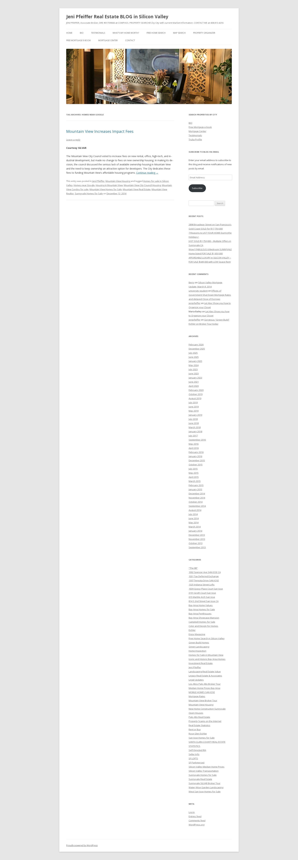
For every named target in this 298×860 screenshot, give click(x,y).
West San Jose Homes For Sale (205, 791)
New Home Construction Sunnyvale (207, 708)
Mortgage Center (108, 40)
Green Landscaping (199, 646)
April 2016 (194, 448)
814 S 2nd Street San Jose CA (203, 601)
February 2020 (196, 390)
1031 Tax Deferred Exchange (204, 576)
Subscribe (197, 188)
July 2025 (193, 352)
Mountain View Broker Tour (203, 700)
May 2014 (193, 522)
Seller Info (194, 754)
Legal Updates (196, 679)
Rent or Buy (195, 729)
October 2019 (195, 394)
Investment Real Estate (201, 663)
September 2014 (197, 506)
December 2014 (197, 493)
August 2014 (195, 510)
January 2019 (195, 414)
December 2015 (197, 460)
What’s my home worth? (126, 32)
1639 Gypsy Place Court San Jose (206, 588)
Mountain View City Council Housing (142, 185)
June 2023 (194, 373)
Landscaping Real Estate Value (205, 671)
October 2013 (195, 543)
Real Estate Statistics (199, 725)
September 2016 (197, 439)
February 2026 (196, 344)
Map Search (179, 32)
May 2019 (193, 410)
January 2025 (195, 361)
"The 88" (193, 568)
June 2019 (194, 406)
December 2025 (197, 348)
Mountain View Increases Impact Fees (99, 131)
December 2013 (197, 534)
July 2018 (193, 419)
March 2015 (195, 481)
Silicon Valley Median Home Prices (206, 766)
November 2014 (197, 497)
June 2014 (194, 518)
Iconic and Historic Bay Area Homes (207, 659)
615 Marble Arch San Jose (202, 597)
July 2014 (193, 514)
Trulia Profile (195, 139)
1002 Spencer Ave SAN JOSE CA (205, 572)
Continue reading (147, 172)
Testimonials (98, 32)
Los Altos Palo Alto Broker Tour (205, 683)
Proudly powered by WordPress (82, 845)
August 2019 (195, 398)
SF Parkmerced (196, 762)
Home (69, 32)
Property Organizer (204, 32)
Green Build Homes (199, 642)
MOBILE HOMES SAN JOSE (202, 692)
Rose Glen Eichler (198, 733)
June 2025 (194, 357)
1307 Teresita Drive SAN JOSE (204, 580)
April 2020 (194, 385)
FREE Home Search (156, 32)
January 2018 (195, 431)
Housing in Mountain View (109, 185)
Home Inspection (197, 650)
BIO (81, 32)
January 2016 (195, 456)
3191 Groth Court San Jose (202, 592)
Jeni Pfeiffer (98, 181)
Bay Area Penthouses (200, 613)
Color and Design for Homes (203, 626)
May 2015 (193, 472)
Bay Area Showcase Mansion (204, 617)
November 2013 (197, 539)
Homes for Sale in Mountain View (206, 655)
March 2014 (195, 526)
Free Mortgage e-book (78, 40)
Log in (192, 812)
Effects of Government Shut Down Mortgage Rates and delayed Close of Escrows (210, 295)
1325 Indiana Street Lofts (202, 584)
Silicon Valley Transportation (203, 770)
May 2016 (193, 443)
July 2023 (193, 369)
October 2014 (195, 501)
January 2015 (195, 489)
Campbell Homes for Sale (202, 621)
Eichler (192, 630)
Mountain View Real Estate (137, 189)
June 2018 (194, 423)
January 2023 (195, 377)
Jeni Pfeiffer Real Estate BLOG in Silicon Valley (117, 16)
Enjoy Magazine (197, 634)
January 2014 (195, 530)
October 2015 (195, 464)
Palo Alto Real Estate (199, 717)
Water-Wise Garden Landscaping (206, 787)
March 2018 (195, 427)
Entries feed (195, 816)
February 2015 (196, 485)
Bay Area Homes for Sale (202, 609)
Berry (191, 282)
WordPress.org (196, 824)
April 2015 (194, 477)
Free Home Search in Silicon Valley (207, 638)
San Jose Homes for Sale (202, 737)
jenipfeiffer (194, 303)
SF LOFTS (193, 758)
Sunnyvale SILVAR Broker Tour (204, 783)
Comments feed (197, 820)
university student (198, 290)
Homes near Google (84, 185)
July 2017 (193, 435)
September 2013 (197, 547)
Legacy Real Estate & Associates (205, 675)
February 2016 (196, 452)
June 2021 (194, 381)
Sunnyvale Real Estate (200, 779)
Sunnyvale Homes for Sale (89, 193)
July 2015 (193, 468)
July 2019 (193, 402)
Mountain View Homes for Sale (106, 189)
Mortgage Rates (197, 696)
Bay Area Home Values (201, 605)
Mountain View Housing (118, 181)
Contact (130, 40)
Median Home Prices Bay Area (204, 688)
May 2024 (193, 365)
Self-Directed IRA (197, 750)
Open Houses (196, 712)
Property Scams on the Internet (205, 721)
